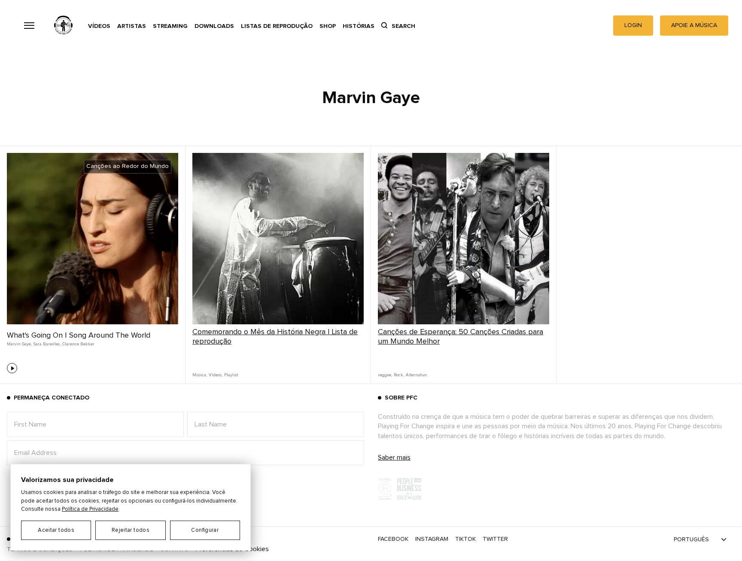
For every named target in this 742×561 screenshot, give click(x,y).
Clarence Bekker (78, 344)
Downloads (214, 26)
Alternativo (416, 375)
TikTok (465, 539)
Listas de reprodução (277, 26)
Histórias (358, 26)
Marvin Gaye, (19, 344)
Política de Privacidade (90, 509)
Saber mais (394, 457)
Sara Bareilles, (47, 344)
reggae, (385, 375)
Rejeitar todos (130, 530)
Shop (327, 26)
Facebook (393, 539)
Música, (199, 375)
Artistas (131, 26)
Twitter (495, 539)
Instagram (431, 539)
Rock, (399, 375)
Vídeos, (215, 375)
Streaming (170, 26)
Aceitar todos (56, 530)
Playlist (231, 375)
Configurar (205, 530)
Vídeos (99, 26)
